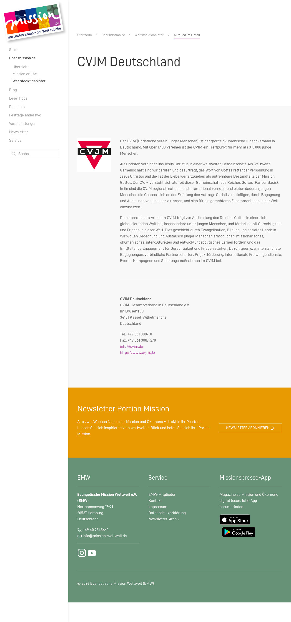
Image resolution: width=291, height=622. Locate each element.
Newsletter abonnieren (248, 428)
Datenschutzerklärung (167, 513)
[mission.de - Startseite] (34, 22)
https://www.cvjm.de (137, 352)
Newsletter (18, 132)
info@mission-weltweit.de (105, 536)
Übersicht (21, 67)
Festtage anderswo (25, 115)
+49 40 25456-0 (95, 530)
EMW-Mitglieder (162, 494)
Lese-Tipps (18, 98)
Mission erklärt (25, 74)
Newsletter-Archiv (163, 519)
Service (15, 140)
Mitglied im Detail (187, 35)
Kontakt (155, 501)
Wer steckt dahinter (29, 81)
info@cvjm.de (131, 346)
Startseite (84, 35)
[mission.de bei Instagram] (81, 552)
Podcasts (17, 107)
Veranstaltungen (22, 123)
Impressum (157, 507)
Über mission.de (22, 58)
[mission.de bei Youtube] (91, 552)
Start (13, 50)
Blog (13, 90)
